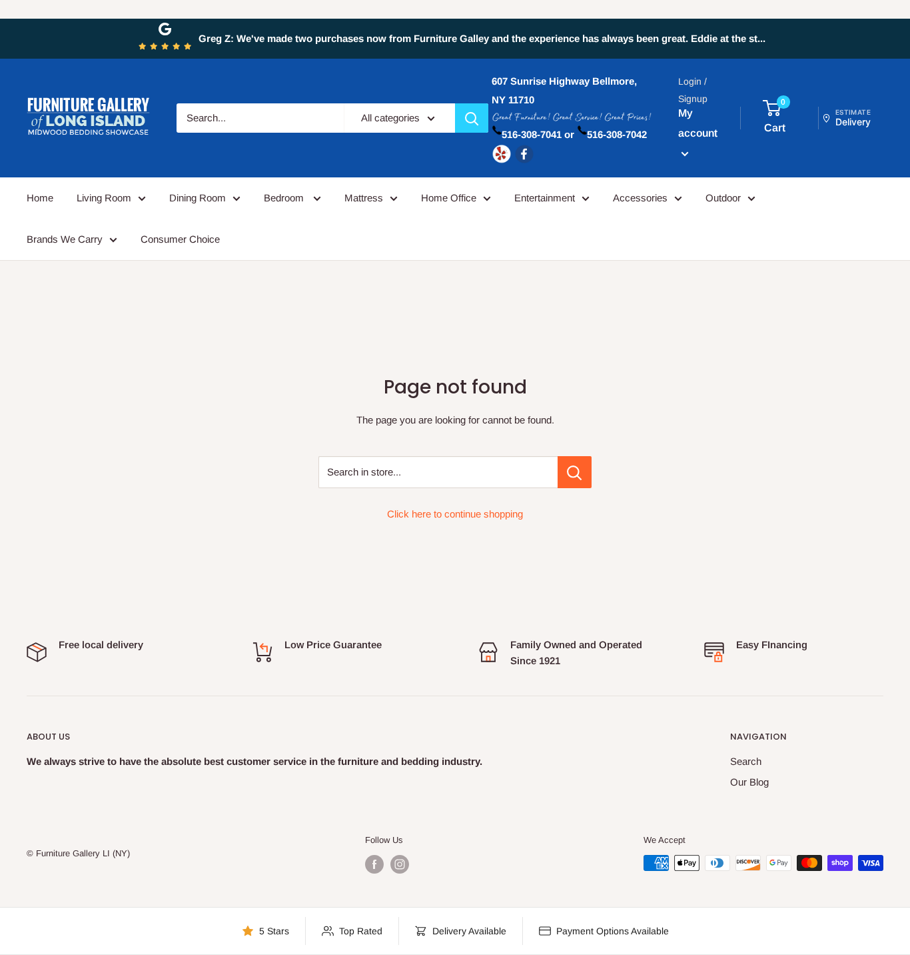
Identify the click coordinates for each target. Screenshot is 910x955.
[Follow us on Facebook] (374, 864)
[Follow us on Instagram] (399, 864)
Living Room (104, 197)
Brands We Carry (65, 239)
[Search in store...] (575, 472)
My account (697, 123)
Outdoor (723, 197)
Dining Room (197, 197)
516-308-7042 (617, 134)
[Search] (471, 118)
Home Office (448, 197)
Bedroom (285, 197)
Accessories (640, 197)
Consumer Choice (180, 239)
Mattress (363, 197)
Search (745, 761)
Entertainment (544, 197)
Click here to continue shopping (455, 514)
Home (40, 197)
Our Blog (749, 782)
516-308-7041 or (538, 134)
